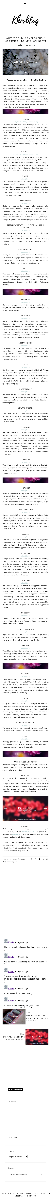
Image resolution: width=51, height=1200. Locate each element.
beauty (14, 859)
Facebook (16, 834)
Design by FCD (30, 1196)
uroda (17, 862)
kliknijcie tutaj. (28, 831)
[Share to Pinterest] (39, 859)
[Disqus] (25, 900)
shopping (10, 862)
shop (4, 862)
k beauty (21, 859)
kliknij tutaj (25, 179)
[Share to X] (31, 859)
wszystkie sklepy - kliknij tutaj (25, 122)
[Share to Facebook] (35, 859)
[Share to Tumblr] (43, 859)
